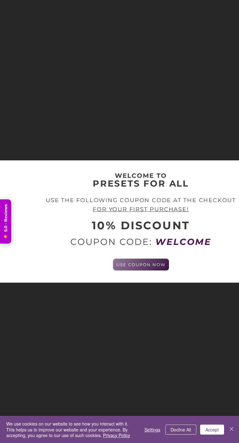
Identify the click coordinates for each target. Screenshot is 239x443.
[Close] (231, 429)
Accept (212, 429)
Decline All (181, 429)
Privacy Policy (116, 435)
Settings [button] (152, 429)
